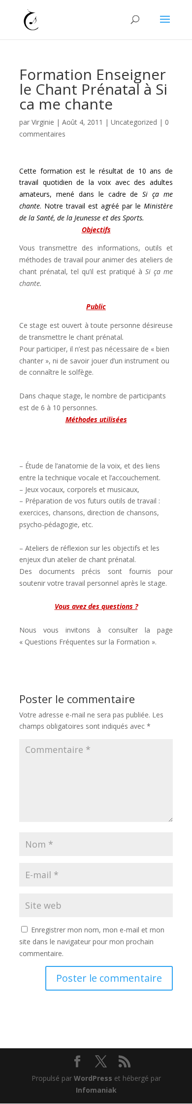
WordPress (93, 1078)
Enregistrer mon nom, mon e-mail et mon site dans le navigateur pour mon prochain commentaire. (91, 941)
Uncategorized (134, 122)
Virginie (43, 122)
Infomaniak (96, 1090)
